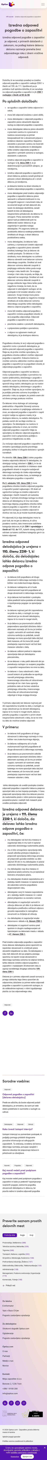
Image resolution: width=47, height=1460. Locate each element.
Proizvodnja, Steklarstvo (12, 1243)
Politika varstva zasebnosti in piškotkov (18, 1441)
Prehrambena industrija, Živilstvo (15, 1262)
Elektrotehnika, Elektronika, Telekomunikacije (20, 1266)
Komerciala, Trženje (10, 1280)
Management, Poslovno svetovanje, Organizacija (21, 1273)
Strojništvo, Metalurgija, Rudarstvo (16, 1258)
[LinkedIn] (5, 1403)
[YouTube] (23, 1403)
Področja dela (9, 1235)
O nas (5, 1351)
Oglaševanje (8, 1333)
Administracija (8, 1269)
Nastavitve (15, 1457)
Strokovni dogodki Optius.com (16, 1328)
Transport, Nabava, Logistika (14, 1254)
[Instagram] (17, 1403)
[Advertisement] (23, 1046)
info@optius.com (10, 1393)
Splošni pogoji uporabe (11, 1437)
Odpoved (7, 1005)
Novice (6, 1366)
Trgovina (6, 1250)
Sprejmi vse (27, 1457)
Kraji (31, 1235)
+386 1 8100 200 (10, 1389)
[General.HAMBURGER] (42, 5)
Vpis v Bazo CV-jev (11, 1310)
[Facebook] (11, 1403)
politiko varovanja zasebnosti (24, 1452)
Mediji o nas (8, 1361)
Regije (22, 1235)
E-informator (8, 1306)
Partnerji (6, 1356)
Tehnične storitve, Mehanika (13, 1246)
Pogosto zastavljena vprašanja (16, 1315)
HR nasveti (10, 17)
